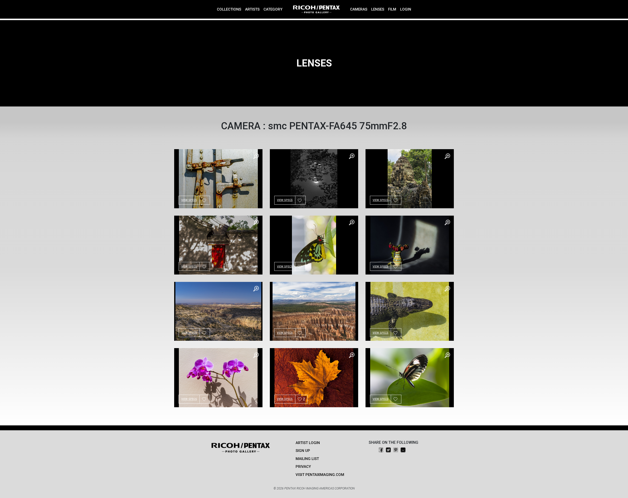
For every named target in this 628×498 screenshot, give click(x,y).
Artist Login (308, 443)
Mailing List (307, 459)
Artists (252, 9)
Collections (229, 9)
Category (272, 9)
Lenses (377, 9)
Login (405, 9)
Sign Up (303, 450)
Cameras (358, 9)
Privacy (303, 466)
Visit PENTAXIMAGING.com (320, 474)
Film (392, 9)
